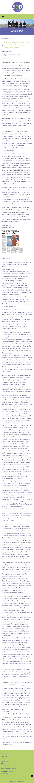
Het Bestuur (4, 759)
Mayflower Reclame (20, 781)
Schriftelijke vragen (7, 771)
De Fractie (4, 756)
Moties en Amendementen (9, 769)
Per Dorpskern (5, 773)
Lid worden (4, 761)
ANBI (3, 764)
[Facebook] (32, 776)
